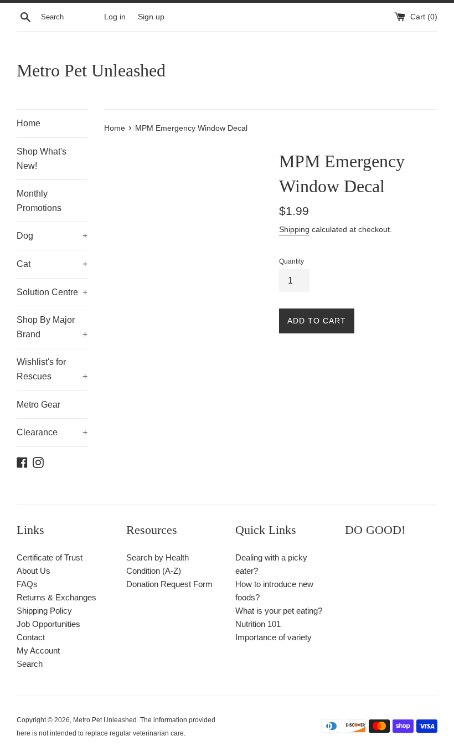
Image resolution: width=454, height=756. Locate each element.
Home (28, 123)
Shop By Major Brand (52, 327)
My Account (38, 650)
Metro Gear (38, 404)
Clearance (52, 432)
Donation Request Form (169, 584)
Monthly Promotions (39, 201)
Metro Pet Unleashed (91, 70)
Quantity (291, 261)
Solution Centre (52, 292)
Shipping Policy (44, 610)
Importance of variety (273, 637)
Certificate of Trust (49, 557)
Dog (52, 235)
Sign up (151, 17)
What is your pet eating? (278, 610)
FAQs (27, 584)
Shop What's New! (41, 159)
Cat (52, 264)
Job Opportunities (48, 624)
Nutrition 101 (258, 624)
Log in (115, 17)
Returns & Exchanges (56, 597)
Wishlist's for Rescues (52, 369)
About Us (33, 570)
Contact (31, 637)
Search (30, 663)
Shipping (294, 229)
